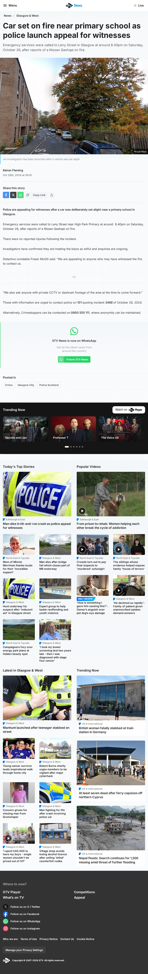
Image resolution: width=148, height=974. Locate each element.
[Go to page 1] (67, 447)
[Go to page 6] (82, 447)
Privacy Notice (49, 938)
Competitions (84, 892)
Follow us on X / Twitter (25, 906)
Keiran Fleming (13, 170)
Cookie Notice (85, 938)
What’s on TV (13, 897)
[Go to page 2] (71, 447)
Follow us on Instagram (25, 928)
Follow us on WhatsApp (25, 921)
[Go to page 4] (76, 447)
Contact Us (67, 938)
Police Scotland (49, 384)
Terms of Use (28, 938)
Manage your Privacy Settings (24, 950)
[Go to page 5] (79, 447)
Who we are (10, 938)
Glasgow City (26, 384)
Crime (8, 384)
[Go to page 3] (74, 447)
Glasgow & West (27, 15)
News (8, 15)
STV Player (12, 892)
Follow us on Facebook (24, 914)
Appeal (79, 897)
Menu (13, 5)
